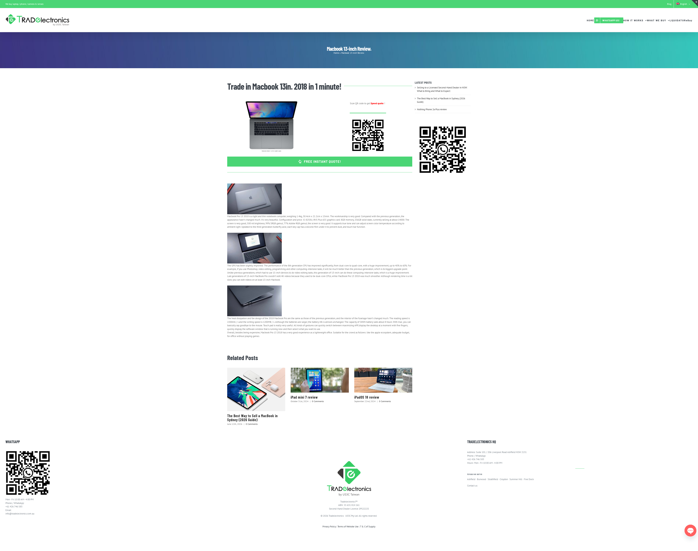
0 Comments (252, 424)
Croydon (504, 479)
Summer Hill (516, 479)
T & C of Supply (367, 526)
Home (336, 52)
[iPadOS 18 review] (383, 380)
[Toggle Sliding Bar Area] (694, 3)
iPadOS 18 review (366, 397)
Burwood (481, 479)
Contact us (472, 485)
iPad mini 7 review (304, 397)
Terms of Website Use (348, 526)
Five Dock (529, 479)
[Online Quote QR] (368, 118)
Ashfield (471, 479)
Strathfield (493, 479)
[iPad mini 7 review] (320, 380)
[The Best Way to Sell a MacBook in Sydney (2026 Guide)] (256, 389)
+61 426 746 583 (13, 506)
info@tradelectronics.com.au (19, 513)
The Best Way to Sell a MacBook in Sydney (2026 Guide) (252, 418)
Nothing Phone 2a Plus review (432, 109)
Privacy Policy (329, 526)
